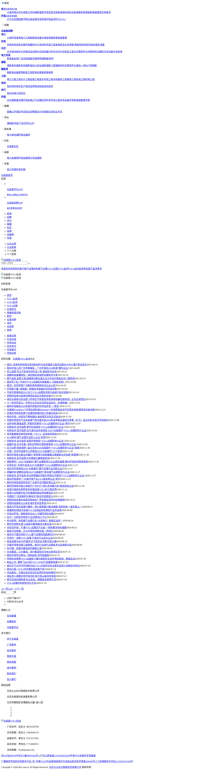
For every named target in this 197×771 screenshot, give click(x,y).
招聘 (6, 25)
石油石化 (11, 309)
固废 (20, 19)
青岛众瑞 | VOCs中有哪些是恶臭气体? (26, 569)
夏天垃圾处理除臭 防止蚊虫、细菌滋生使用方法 (31, 579)
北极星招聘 (7, 31)
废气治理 (28, 268)
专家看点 (11, 349)
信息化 (51, 12)
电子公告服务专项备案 (84, 755)
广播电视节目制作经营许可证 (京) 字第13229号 (25, 761)
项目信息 (11, 353)
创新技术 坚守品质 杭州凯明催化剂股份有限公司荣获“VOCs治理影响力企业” (46, 475)
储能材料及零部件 (64, 65)
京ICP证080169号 (10, 755)
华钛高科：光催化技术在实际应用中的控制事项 (31, 572)
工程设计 (20, 79)
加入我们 (11, 679)
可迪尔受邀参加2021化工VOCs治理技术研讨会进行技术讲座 (37, 392)
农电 (104, 12)
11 (15, 589)
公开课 (15, 111)
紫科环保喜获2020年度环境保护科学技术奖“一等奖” (33, 406)
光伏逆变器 (42, 51)
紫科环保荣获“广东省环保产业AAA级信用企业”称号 (33, 479)
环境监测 (50, 19)
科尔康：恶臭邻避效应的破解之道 (24, 548)
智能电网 (60, 12)
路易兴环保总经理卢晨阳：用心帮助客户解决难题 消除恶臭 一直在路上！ (44, 507)
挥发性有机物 (8, 268)
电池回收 (39, 86)
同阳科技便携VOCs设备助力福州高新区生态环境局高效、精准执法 (41, 559)
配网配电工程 (25, 72)
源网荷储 (39, 58)
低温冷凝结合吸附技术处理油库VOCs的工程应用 (32, 489)
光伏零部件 (79, 51)
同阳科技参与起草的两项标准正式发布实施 (29, 396)
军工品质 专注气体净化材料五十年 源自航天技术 (32, 371)
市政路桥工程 (60, 79)
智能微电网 (47, 72)
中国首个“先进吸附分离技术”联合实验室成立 (30, 496)
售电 (57, 38)
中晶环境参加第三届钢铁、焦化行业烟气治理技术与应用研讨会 (39, 545)
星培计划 (39, 111)
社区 (6, 140)
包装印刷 (11, 319)
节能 (25, 19)
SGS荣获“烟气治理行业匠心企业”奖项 (26, 437)
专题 (6, 163)
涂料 (9, 323)
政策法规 (11, 336)
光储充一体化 (81, 65)
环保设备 (64, 100)
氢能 (41, 12)
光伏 (18, 12)
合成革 (10, 326)
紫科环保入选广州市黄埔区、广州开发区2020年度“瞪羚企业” (38, 368)
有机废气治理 (40, 268)
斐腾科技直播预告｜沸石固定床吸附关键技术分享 (32, 375)
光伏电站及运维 (29, 51)
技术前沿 (11, 346)
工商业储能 (40, 65)
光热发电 (117, 51)
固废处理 (18, 100)
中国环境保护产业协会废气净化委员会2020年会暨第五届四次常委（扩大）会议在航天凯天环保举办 (57, 420)
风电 (14, 12)
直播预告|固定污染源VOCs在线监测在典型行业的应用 (34, 510)
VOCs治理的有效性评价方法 (21, 583)
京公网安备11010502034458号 (58, 755)
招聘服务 (11, 621)
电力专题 (11, 169)
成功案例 (11, 668)
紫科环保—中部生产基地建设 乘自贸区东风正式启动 (34, 416)
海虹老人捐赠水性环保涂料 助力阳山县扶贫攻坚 (31, 576)
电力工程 (25, 38)
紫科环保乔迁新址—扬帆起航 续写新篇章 (28, 555)
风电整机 (30, 44)
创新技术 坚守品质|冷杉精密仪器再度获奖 (28, 458)
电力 (3, 9)
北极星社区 (12, 146)
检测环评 (46, 100)
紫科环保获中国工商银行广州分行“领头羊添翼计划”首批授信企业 (40, 486)
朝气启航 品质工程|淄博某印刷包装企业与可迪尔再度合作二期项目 (41, 378)
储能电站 (30, 65)
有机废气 (19, 268)
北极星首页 (7, 175)
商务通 (7, 129)
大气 (9, 19)
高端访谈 (48, 111)
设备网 (10, 234)
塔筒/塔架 (74, 44)
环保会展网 (24, 158)
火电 (9, 12)
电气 (3, 90)
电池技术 (48, 86)
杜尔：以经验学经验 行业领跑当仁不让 (27, 517)
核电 (67, 12)
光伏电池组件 (14, 51)
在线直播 (11, 616)
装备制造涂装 (14, 312)
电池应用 (30, 86)
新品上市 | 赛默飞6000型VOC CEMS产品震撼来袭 (32, 562)
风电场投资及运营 (16, 44)
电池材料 (11, 86)
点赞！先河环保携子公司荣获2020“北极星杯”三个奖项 (34, 451)
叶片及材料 (40, 44)
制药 (9, 316)
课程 (9, 123)
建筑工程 (71, 79)
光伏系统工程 (67, 51)
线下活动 (20, 123)
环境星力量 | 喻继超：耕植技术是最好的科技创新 (32, 389)
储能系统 (20, 65)
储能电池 (11, 65)
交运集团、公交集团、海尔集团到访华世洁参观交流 (33, 552)
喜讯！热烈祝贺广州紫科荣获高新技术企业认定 (31, 385)
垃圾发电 (32, 19)
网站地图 (11, 662)
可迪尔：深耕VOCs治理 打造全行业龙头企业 (30, 538)
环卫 (57, 19)
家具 (9, 330)
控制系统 (83, 44)
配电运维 (37, 72)
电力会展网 (12, 158)
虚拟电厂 (16, 58)
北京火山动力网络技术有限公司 (65, 767)
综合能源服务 (76, 12)
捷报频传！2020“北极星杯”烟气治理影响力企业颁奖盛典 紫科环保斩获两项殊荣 (47, 461)
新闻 (6, 3)
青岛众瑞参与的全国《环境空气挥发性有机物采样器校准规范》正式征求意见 (46, 399)
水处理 (15, 19)
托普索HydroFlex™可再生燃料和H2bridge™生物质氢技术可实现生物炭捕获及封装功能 (51, 409)
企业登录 (11, 247)
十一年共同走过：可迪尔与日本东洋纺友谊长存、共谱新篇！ (38, 403)
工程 (3, 76)
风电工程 (50, 44)
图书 (14, 123)
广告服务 (11, 644)
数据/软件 (49, 58)
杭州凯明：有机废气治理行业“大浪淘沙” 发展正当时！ (35, 520)
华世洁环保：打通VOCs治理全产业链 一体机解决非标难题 (36, 527)
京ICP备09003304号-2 (29, 755)
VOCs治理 (52, 268)
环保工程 (48, 79)
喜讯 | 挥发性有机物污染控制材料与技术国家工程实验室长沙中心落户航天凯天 (47, 364)
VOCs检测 (12, 302)
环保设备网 (24, 135)
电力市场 (30, 12)
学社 (6, 117)
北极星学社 (12, 627)
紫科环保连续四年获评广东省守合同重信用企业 (31, 482)
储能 (37, 12)
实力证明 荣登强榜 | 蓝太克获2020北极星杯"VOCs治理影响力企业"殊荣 (43, 448)
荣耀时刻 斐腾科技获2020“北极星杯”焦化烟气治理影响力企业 (38, 472)
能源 (85, 12)
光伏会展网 (36, 158)
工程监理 (30, 79)
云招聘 (31, 111)
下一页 (20, 589)
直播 (6, 106)
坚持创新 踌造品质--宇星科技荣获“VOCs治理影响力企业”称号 (38, 423)
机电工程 (90, 79)
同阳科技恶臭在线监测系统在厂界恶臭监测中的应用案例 (36, 500)
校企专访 (57, 111)
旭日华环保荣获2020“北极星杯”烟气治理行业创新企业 (34, 468)
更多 (99, 268)
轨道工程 (80, 79)
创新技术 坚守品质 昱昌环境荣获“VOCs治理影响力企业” (35, 441)
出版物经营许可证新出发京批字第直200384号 (72, 761)
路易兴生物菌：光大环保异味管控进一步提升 (30, 531)
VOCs (63, 19)
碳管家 (98, 12)
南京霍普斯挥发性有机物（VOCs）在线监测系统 (32, 434)
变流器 (100, 44)
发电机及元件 (62, 44)
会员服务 (11, 650)
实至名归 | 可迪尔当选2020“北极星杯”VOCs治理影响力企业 (37, 465)
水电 (23, 12)
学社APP (29, 123)
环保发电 (16, 38)
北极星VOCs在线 (21, 359)
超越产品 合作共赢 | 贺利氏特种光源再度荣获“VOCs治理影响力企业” (42, 444)
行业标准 (11, 339)
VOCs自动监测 (76, 268)
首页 (9, 295)
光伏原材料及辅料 (94, 51)
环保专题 (20, 169)
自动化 (10, 93)
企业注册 (11, 244)
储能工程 (50, 65)
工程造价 (39, 79)
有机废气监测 (90, 268)
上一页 (4, 589)
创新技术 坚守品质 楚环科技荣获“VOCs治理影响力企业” (35, 427)
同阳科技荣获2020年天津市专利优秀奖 (26, 503)
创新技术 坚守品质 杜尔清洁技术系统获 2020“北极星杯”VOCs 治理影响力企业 (46, 430)
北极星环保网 (11, 16)
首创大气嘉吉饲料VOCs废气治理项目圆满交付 (30, 534)
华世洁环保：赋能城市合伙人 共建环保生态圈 (30, 513)
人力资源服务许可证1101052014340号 (114, 761)
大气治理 (37, 100)
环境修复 (41, 19)
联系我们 (11, 673)
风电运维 (92, 44)
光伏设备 (108, 51)
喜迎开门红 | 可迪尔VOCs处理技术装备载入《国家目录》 (36, 382)
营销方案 (11, 656)
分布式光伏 (54, 51)
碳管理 (63, 38)
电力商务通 (12, 135)
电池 (108, 12)
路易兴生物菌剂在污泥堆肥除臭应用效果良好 (30, 493)
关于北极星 (12, 639)
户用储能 (92, 65)
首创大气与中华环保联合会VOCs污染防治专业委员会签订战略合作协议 (43, 565)
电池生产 (20, 86)
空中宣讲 (23, 111)
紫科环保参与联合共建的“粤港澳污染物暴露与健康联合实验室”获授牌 (42, 455)
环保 (46, 12)
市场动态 (11, 342)
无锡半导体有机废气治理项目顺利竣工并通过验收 (32, 413)
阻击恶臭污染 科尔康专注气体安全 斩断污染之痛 (32, 541)
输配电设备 (36, 38)
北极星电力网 (11, 9)
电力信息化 (19, 93)
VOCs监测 (63, 268)
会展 (6, 152)
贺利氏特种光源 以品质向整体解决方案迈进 (29, 524)
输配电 (91, 12)
